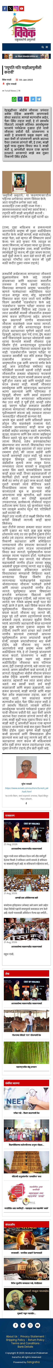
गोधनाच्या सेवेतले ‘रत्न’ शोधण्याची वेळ (26, 1035)
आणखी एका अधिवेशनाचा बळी (26, 897)
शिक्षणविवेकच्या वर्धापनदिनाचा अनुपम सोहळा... (26, 1144)
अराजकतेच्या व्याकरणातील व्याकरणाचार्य (26, 848)
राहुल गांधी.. (9, 954)
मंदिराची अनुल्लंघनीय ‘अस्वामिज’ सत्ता (26, 1176)
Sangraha (33, 1362)
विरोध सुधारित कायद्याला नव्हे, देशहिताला (26, 1283)
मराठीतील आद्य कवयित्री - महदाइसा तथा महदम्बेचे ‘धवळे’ (26, 1208)
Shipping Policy (15, 1339)
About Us (11, 1336)
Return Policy (36, 1339)
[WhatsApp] (14, 99)
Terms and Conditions (25, 1343)
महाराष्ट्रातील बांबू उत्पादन (26, 1067)
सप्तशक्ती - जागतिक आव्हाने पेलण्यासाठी (26, 1252)
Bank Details (25, 1346)
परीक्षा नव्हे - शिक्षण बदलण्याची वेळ (26, 1113)
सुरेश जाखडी (11, 84)
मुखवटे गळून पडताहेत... (26, 1313)
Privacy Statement (32, 1336)
